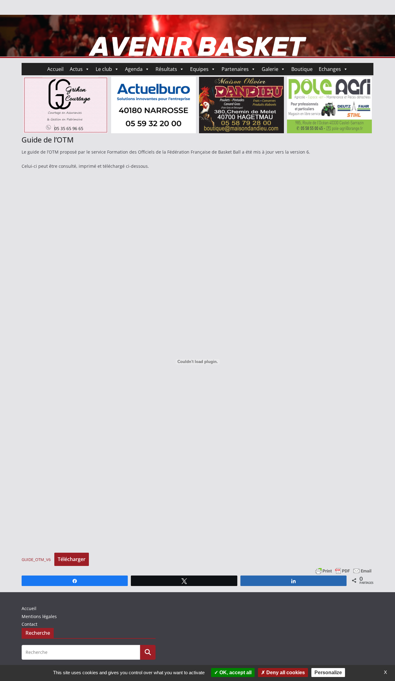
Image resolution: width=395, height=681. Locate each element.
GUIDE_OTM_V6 (36, 559)
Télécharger (71, 559)
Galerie (270, 69)
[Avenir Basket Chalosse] (197, 19)
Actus (76, 69)
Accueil (55, 69)
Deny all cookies (285, 672)
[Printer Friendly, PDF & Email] (343, 570)
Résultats (166, 69)
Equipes (199, 69)
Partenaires (235, 69)
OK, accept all (235, 672)
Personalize (328, 672)
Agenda (134, 69)
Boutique (302, 69)
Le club (104, 69)
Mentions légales (39, 616)
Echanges (330, 69)
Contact (29, 624)
